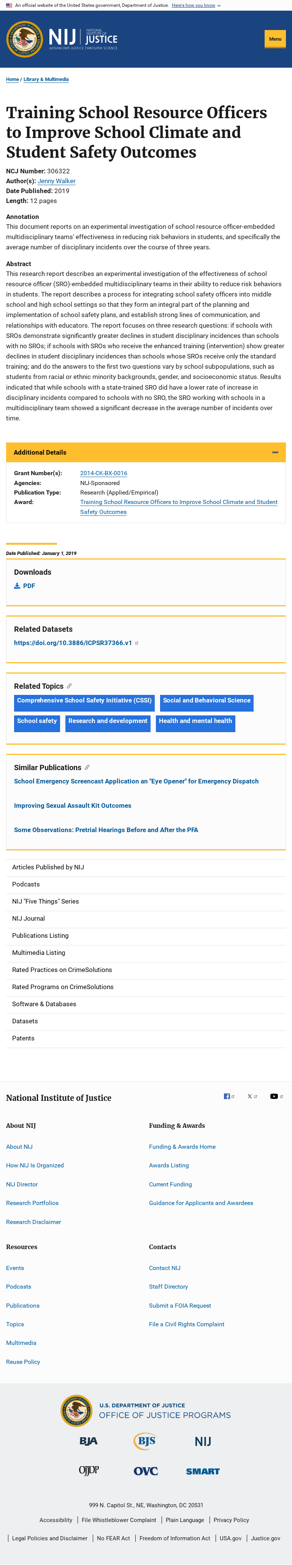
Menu (275, 39)
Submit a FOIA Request (180, 1305)
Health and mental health (195, 721)
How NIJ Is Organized (35, 1165)
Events (15, 1268)
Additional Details (40, 452)
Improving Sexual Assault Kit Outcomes (73, 805)
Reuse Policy (23, 1361)
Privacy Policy (231, 1520)
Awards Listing (169, 1165)
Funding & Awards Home (182, 1146)
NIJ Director (22, 1184)
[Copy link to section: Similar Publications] (85, 767)
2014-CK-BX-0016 (103, 473)
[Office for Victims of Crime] (146, 1476)
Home (12, 79)
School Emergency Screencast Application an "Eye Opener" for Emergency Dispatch (136, 781)
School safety (37, 721)
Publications (23, 1305)
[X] (255, 1101)
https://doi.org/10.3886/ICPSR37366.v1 (74, 643)
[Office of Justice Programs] (24, 39)
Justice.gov (265, 1538)
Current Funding (170, 1184)
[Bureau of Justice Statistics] (145, 1451)
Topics (15, 1324)
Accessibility (56, 1520)
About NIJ (19, 1146)
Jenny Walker (57, 181)
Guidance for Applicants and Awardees (201, 1203)
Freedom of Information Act (175, 1538)
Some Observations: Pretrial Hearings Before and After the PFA (106, 830)
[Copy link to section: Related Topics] (67, 685)
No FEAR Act (113, 1538)
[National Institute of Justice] (203, 1447)
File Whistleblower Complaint (119, 1520)
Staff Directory (168, 1286)
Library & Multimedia (46, 79)
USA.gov (230, 1538)
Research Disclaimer (33, 1221)
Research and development (108, 721)
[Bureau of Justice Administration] (89, 1447)
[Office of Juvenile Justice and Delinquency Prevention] (89, 1477)
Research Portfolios (32, 1203)
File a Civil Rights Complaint (186, 1324)
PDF (29, 586)
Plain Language (185, 1520)
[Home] (83, 39)
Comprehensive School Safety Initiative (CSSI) (84, 700)
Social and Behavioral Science (207, 700)
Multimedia (21, 1342)
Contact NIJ (165, 1268)
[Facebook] (232, 1101)
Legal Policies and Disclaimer (49, 1538)
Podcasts (18, 1286)
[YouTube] (278, 1101)
